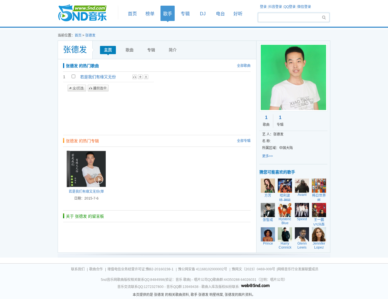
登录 (263, 7)
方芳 (267, 196)
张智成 (268, 220)
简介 (173, 50)
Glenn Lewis (302, 245)
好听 (238, 13)
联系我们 (78, 269)
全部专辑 (244, 141)
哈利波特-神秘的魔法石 (285, 200)
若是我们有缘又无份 (98, 77)
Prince (268, 243)
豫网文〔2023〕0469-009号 (253, 269)
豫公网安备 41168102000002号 (202, 269)
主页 (108, 50)
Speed (302, 219)
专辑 (185, 13)
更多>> (267, 156)
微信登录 (304, 7)
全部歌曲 (244, 66)
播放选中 (98, 88)
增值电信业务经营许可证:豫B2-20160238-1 (140, 269)
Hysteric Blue (285, 221)
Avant (302, 195)
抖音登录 (275, 7)
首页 (86, 13)
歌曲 (129, 50)
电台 (220, 13)
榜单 (150, 13)
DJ (203, 13)
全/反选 (77, 88)
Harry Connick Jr (285, 247)
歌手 (167, 13)
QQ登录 (290, 7)
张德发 (90, 35)
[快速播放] (98, 179)
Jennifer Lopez (319, 245)
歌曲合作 (96, 269)
